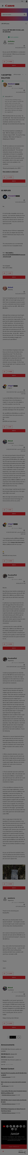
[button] (25, 2)
